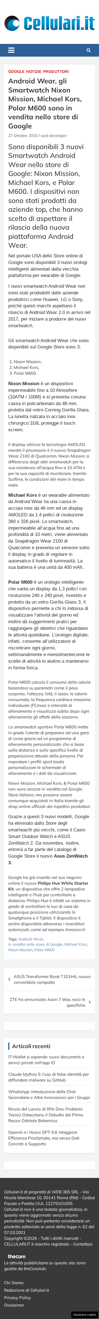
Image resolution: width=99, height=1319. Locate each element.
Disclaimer (14, 1305)
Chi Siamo (14, 1282)
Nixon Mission (20, 949)
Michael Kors (75, 944)
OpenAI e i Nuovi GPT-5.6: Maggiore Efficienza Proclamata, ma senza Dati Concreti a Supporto (43, 1138)
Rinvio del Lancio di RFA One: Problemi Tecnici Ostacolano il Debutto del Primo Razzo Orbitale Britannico (45, 1114)
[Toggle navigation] (11, 50)
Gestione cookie (84, 1315)
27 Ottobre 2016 (22, 135)
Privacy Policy (17, 1297)
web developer (54, 135)
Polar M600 (44, 949)
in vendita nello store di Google (35, 944)
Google (16, 71)
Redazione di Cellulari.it (26, 1290)
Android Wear (30, 939)
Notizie (33, 71)
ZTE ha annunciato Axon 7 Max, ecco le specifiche (47, 1002)
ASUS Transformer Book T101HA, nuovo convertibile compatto (52, 979)
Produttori (56, 71)
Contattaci (83, 1244)
